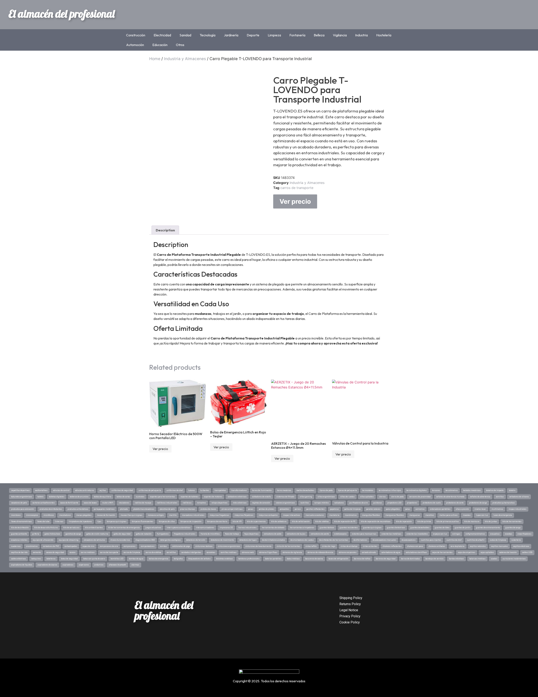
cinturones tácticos (203, 546)
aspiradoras (68, 565)
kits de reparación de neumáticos (375, 521)
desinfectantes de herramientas (333, 540)
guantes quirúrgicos (372, 528)
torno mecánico (284, 490)
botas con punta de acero (94, 559)
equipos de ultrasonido (43, 540)
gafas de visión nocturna (97, 534)
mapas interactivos (291, 515)
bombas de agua (136, 559)
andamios (98, 565)
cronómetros (32, 546)
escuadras (495, 534)
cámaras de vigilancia (292, 552)
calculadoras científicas (416, 552)
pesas (250, 509)
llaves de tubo (43, 521)
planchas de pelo (167, 509)
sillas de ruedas (347, 497)
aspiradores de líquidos (21, 565)
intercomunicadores (205, 528)
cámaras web (248, 552)
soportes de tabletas (189, 497)
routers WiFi (107, 503)
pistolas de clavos (208, 509)
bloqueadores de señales (199, 559)
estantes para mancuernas (364, 534)
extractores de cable (272, 534)
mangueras (414, 515)
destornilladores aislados (273, 540)
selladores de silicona (519, 497)
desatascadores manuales (384, 540)
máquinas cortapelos (268, 515)
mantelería (334, 515)
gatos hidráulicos (52, 534)
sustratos (140, 497)
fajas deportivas (251, 534)
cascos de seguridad (55, 552)
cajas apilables (487, 552)
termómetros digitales (416, 490)
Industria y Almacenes (185, 58)
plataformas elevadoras (143, 509)
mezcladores (65, 515)
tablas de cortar (123, 497)
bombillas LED (117, 559)
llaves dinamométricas (21, 521)
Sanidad (185, 35)
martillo (173, 515)
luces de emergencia (502, 515)
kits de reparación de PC (344, 521)
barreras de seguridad (386, 559)
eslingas (456, 534)
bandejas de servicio (434, 559)
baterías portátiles (273, 559)
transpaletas (220, 490)
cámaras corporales (347, 552)
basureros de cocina (314, 559)
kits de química (424, 521)
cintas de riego (328, 546)
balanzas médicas (477, 559)
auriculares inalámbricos (514, 559)
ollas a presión (462, 509)
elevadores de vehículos (94, 540)
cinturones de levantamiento (258, 546)
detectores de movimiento (222, 540)
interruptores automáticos (178, 528)
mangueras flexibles (394, 515)
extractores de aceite (320, 534)
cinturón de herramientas (288, 546)
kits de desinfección (20, 528)
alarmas (135, 565)
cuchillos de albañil (475, 540)
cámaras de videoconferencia (320, 552)
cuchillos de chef (454, 540)
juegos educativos (153, 528)
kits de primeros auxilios (447, 521)
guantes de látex (442, 528)
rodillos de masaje (143, 503)
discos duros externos (120, 540)
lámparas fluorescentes (142, 521)
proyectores (412, 503)
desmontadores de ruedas (302, 540)
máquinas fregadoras (219, 515)
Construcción (135, 35)
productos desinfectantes (51, 509)
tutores (191, 490)
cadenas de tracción (508, 552)
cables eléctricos (18, 559)
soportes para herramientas (162, 497)
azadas (494, 559)
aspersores (84, 565)
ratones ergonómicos (285, 503)
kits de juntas (491, 521)
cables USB (527, 552)
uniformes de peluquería (149, 490)
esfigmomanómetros (475, 534)
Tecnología (207, 35)
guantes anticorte (19, 534)
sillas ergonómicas (326, 497)
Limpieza (274, 35)
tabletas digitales (56, 497)
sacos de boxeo (90, 503)
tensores (436, 490)
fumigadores (163, 534)
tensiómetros (452, 490)
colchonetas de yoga (181, 546)
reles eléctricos (240, 503)
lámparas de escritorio (217, 521)
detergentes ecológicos (170, 540)
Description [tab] (165, 230)
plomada (124, 509)
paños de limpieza (352, 509)
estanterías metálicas (391, 534)
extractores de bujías (296, 534)
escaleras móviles (19, 540)
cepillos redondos (478, 546)
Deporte (253, 35)
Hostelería (383, 35)
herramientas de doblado (273, 528)
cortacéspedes (71, 546)
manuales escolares (315, 515)
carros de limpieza (132, 552)
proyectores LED (394, 503)
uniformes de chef (174, 490)
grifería (35, 534)
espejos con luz (440, 534)
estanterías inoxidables (417, 534)
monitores (16, 515)
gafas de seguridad (122, 534)
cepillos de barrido (19, 552)
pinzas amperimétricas (232, 509)
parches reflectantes (315, 509)
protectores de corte (455, 503)
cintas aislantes (370, 546)
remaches (201, 503)
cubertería (516, 540)
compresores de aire (109, 546)
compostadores (147, 546)
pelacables (284, 509)
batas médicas (293, 559)
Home (154, 58)
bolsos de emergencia (158, 559)
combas (163, 546)
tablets (40, 497)
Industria (361, 35)
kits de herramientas (511, 521)
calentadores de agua (390, 552)
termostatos (367, 490)
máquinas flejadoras (244, 515)
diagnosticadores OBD (145, 540)
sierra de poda (397, 497)
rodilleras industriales (167, 503)
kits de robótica (322, 521)
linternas (59, 521)
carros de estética (153, 552)
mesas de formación (106, 515)
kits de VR (237, 521)
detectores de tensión (195, 540)
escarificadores (524, 534)
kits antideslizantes (94, 528)
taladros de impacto (495, 490)
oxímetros (420, 509)
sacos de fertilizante (69, 503)
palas (407, 509)
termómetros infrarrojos (390, 490)
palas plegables (393, 509)
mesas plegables (83, 515)
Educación (159, 45)
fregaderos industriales (184, 534)
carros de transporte (296, 188)
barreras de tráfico (362, 559)
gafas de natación (144, 534)
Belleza (319, 35)
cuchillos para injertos (431, 540)
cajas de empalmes (466, 552)
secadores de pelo (19, 503)
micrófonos (49, 515)
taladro (512, 490)
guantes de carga (513, 528)
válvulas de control (61, 490)
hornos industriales (247, 528)
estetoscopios (340, 534)
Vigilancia (340, 35)
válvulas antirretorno (84, 490)
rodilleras (187, 503)
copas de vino (88, 546)
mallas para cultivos (448, 515)
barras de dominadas (410, 559)
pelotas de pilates (266, 509)
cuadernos (16, 546)
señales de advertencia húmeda (450, 497)
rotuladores (124, 503)
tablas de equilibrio (102, 497)
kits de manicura (471, 521)
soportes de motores (213, 497)
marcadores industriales (193, 515)
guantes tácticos (327, 528)
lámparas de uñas (167, 521)
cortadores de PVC (51, 546)
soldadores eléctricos (237, 497)
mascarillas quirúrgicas (131, 515)
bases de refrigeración (338, 559)
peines (298, 509)
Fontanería (297, 35)
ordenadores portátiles (440, 509)
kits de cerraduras (71, 528)
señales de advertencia (480, 497)
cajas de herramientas (442, 552)
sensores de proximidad (420, 497)
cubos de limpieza (498, 540)
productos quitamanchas (503, 503)
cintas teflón (311, 546)
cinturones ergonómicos (229, 546)
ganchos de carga (73, 534)
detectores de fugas (248, 540)
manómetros (351, 515)
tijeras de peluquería (347, 490)
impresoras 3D (226, 528)
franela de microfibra (210, 534)
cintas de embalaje (349, 546)
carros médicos (88, 552)
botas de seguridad (69, 559)
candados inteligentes (191, 552)
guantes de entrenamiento (488, 528)
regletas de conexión (261, 503)
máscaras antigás (156, 515)
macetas (467, 515)
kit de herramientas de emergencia (124, 528)
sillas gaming (306, 497)
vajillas (102, 490)
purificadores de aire (358, 503)
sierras (382, 497)
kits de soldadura (278, 521)
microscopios (32, 515)
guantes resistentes (349, 528)
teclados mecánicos (472, 490)
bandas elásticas (456, 559)
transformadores (239, 490)
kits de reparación (404, 521)
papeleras (334, 509)
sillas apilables (367, 497)
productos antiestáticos (77, 509)
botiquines (36, 559)
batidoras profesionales (249, 559)
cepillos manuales (499, 546)
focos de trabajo (232, 534)
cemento (37, 552)
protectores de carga (478, 503)
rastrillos (304, 503)
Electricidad (162, 35)
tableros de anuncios (79, 497)
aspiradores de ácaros (47, 565)
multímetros (497, 509)
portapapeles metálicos (104, 509)
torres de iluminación (262, 490)
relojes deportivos (219, 503)
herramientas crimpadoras (302, 528)
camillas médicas (228, 552)
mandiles (429, 515)
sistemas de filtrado (285, 497)
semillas (500, 497)
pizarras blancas (187, 509)
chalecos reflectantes (392, 546)
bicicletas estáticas (224, 559)
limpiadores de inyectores (80, 521)
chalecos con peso (415, 546)
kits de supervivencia (256, 521)
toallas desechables (305, 490)
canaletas (211, 552)
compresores (129, 546)
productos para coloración (22, 509)
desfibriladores (360, 540)
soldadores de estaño (261, 497)
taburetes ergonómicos (21, 497)
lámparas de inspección (191, 521)
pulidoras (377, 503)
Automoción (135, 45)
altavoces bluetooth (117, 565)
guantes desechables (419, 528)
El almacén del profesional (61, 13)
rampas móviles (321, 503)
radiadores (339, 503)
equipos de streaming (68, 540)
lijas (99, 521)
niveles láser (480, 509)
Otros (180, 45)
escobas (508, 534)
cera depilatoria (457, 546)
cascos (72, 552)
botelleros (50, 559)
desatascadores (408, 540)
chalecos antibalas (437, 546)
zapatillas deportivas (20, 490)
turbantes (204, 490)
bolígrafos (178, 559)
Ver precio (295, 201)
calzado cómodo (369, 552)
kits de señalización (301, 521)
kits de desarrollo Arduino (46, 528)
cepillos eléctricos (521, 546)
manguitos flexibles (371, 515)
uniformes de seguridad (122, 490)
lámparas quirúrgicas (116, 521)
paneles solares (373, 509)
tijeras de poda (326, 490)
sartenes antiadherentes (43, 503)
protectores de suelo (432, 503)
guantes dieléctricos (396, 528)
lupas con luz (482, 515)
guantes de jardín (463, 528)
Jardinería (231, 35)
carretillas (171, 552)
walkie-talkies (41, 490)
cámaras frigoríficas (268, 552)
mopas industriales (517, 509)
